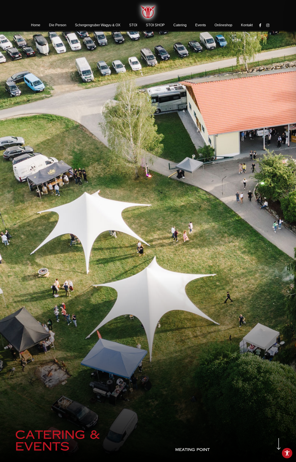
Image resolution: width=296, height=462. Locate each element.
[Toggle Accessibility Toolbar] (287, 453)
